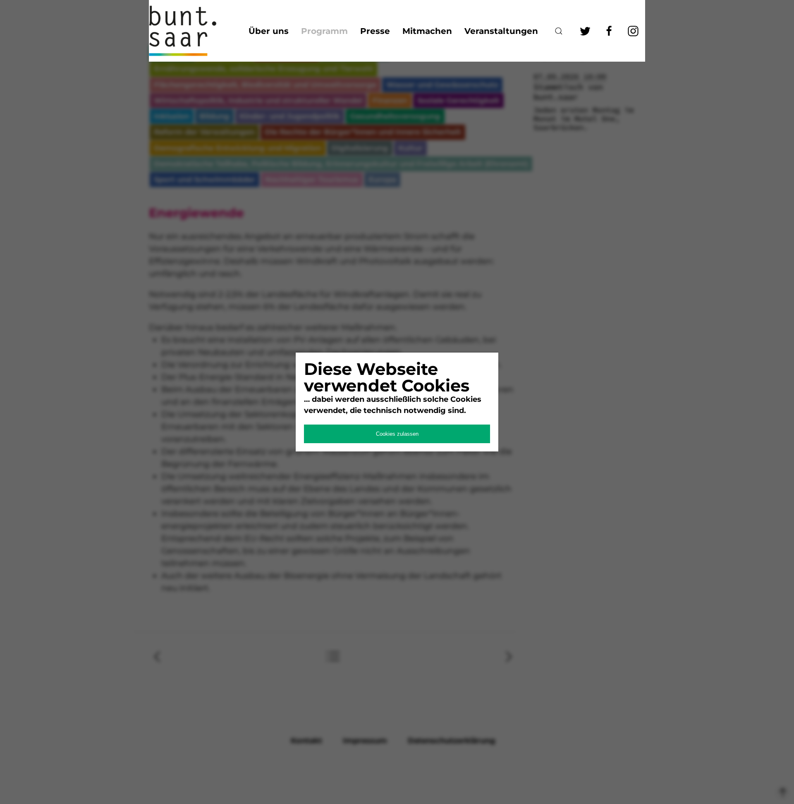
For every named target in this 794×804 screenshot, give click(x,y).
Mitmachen (427, 31)
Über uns (269, 31)
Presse (375, 31)
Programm (324, 31)
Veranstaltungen (501, 31)
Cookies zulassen (397, 434)
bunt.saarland (190, 31)
